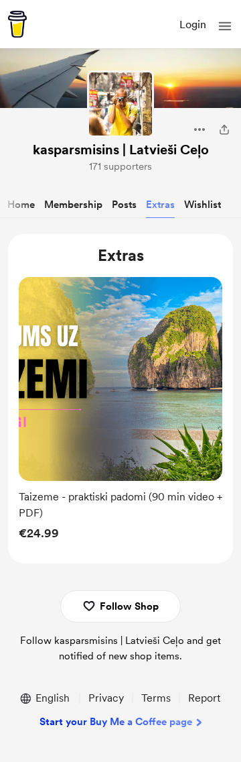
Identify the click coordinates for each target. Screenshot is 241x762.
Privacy (106, 698)
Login (192, 24)
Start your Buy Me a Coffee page (115, 722)
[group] (120, 412)
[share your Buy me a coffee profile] (224, 129)
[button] (225, 26)
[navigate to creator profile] (120, 104)
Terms (156, 698)
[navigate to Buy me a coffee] (17, 24)
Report (204, 698)
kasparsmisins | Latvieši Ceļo (121, 150)
